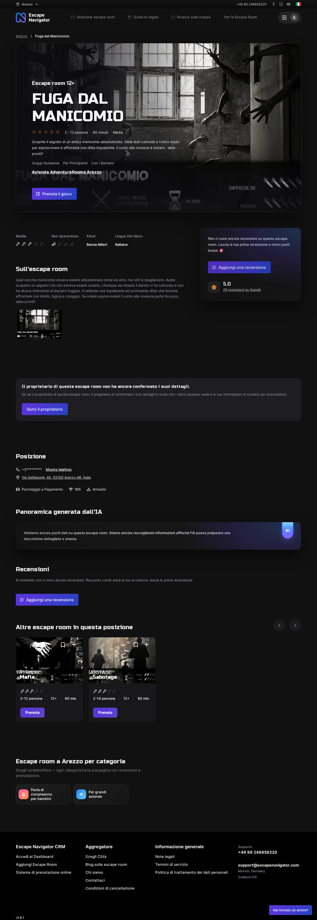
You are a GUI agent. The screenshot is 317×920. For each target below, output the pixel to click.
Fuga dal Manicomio (52, 36)
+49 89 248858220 (251, 4)
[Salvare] (63, 645)
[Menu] (289, 18)
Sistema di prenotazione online (43, 872)
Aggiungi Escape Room (36, 864)
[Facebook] (273, 4)
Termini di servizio (171, 864)
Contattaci (95, 880)
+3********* (32, 469)
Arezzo (21, 36)
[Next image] (295, 625)
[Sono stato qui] (74, 645)
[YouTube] (288, 4)
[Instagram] (281, 4)
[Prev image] (279, 625)
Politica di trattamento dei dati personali (191, 872)
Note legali (165, 856)
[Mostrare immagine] (39, 324)
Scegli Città (95, 856)
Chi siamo (94, 872)
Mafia (27, 677)
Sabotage (105, 677)
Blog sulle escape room (106, 864)
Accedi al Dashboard (34, 856)
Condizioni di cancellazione (109, 888)
